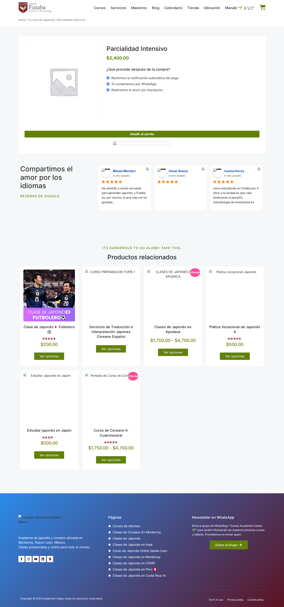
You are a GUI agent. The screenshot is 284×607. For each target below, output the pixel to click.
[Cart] (262, 7)
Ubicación (212, 8)
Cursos (100, 8)
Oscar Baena (178, 171)
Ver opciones (49, 356)
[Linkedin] (43, 559)
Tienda (193, 8)
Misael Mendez (124, 171)
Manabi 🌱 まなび (239, 8)
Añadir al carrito (142, 134)
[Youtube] (36, 559)
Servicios (118, 8)
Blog (155, 8)
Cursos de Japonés (41, 20)
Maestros (139, 8)
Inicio (22, 20)
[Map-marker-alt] (50, 559)
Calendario (173, 8)
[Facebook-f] (21, 559)
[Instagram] (29, 559)
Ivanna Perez (234, 171)
